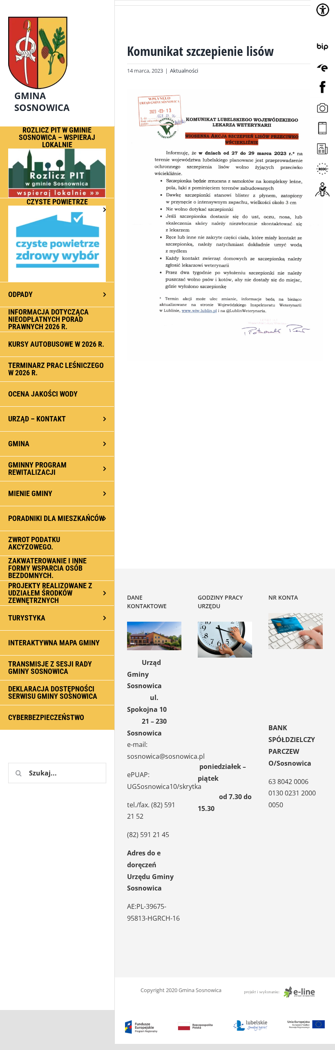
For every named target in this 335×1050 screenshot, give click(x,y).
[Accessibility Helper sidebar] (322, 10)
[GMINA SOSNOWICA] (57, 15)
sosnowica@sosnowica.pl (166, 756)
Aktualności (184, 70)
